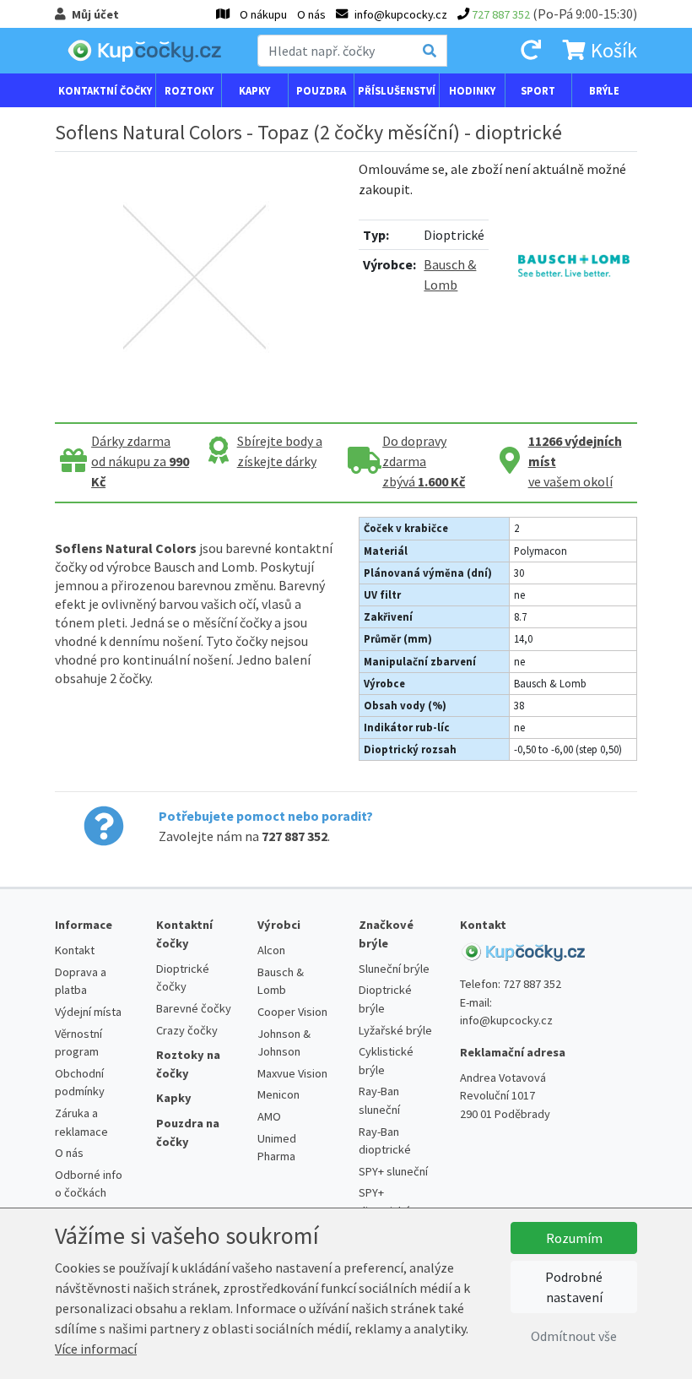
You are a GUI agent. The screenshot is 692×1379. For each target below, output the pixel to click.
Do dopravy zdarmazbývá (423, 461)
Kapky (254, 90)
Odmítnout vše (574, 1335)
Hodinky (472, 90)
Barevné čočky (193, 1008)
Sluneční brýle (394, 968)
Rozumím (574, 1238)
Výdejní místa (88, 1011)
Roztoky (189, 90)
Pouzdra (321, 90)
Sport (538, 90)
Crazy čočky (187, 1030)
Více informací (96, 1348)
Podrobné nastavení (574, 1287)
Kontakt (75, 950)
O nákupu (263, 14)
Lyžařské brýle (395, 1030)
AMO (269, 1116)
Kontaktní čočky (105, 90)
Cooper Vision (292, 1011)
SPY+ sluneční (393, 1171)
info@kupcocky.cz (506, 1020)
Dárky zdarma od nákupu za (140, 461)
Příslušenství (396, 90)
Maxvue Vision (292, 1073)
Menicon (278, 1094)
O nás (311, 14)
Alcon (271, 950)
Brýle (604, 90)
